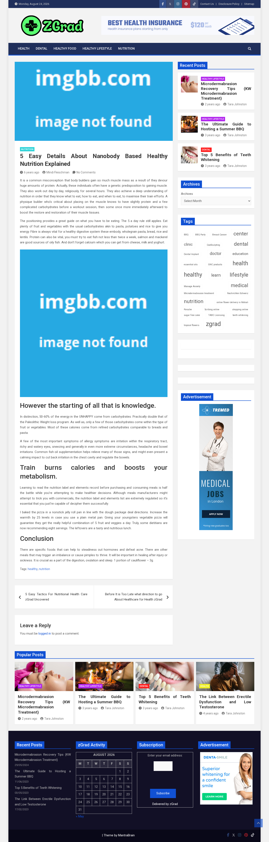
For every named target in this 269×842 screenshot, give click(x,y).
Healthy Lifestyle (97, 48)
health (240, 263)
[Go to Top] (258, 823)
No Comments (86, 172)
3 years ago (212, 135)
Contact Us (207, 3)
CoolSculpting (213, 245)
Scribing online (212, 309)
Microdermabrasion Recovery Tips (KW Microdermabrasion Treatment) (226, 90)
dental (241, 244)
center (240, 234)
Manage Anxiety (192, 286)
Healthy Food (65, 48)
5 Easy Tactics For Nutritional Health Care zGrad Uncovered (56, 597)
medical (239, 285)
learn (216, 275)
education (240, 254)
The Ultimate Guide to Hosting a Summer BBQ (226, 126)
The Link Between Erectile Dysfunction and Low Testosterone (225, 701)
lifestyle (239, 275)
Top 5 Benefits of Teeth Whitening (226, 157)
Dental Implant (191, 254)
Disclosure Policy (229, 3)
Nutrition (126, 48)
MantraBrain (126, 835)
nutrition (44, 569)
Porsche (188, 309)
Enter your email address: (165, 780)
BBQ (186, 234)
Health (23, 48)
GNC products (215, 264)
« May (80, 816)
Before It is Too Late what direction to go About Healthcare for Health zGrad (133, 597)
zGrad (174, 804)
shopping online (240, 309)
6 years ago (31, 172)
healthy (33, 569)
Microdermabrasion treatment (199, 293)
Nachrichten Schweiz (237, 293)
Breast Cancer (219, 234)
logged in (44, 633)
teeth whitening (240, 315)
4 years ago (211, 713)
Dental (41, 48)
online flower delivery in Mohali (232, 302)
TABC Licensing (216, 315)
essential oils (191, 264)
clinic (188, 244)
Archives (187, 194)
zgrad (213, 323)
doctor (216, 253)
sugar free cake (192, 315)
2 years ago (212, 104)
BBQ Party (200, 234)
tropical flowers (191, 325)
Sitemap (249, 3)
